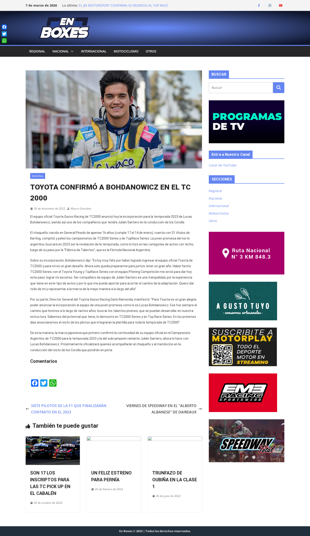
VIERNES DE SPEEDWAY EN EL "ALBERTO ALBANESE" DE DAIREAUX (161, 409)
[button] (71, 51)
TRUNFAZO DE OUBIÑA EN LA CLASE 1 (174, 479)
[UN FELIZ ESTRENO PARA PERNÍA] (114, 439)
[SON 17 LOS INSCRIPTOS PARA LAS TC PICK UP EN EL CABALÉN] (53, 439)
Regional (37, 51)
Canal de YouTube (222, 165)
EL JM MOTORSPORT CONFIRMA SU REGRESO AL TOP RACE (123, 5)
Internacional (93, 51)
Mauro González (81, 208)
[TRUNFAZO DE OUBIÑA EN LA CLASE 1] (175, 439)
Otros (151, 51)
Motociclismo (126, 51)
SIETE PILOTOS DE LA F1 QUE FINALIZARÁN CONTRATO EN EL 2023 (68, 409)
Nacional (60, 51)
